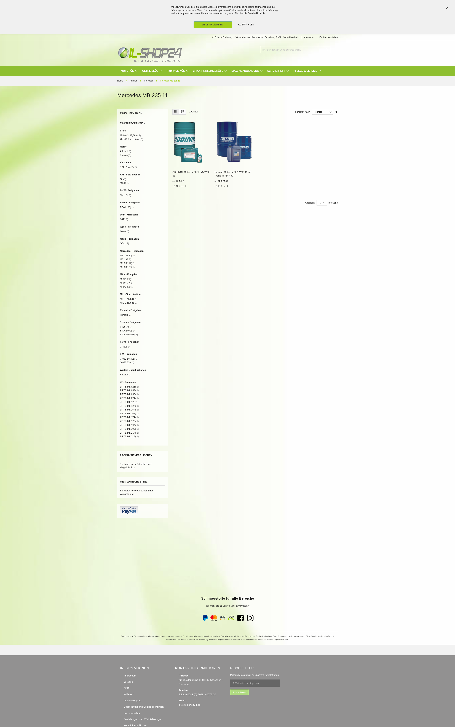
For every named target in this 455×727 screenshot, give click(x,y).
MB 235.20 (127, 255)
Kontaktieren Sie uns (135, 725)
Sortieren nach (302, 111)
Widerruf (128, 694)
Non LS (125, 195)
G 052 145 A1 (128, 358)
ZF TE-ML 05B (129, 394)
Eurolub (125, 155)
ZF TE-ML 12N (129, 406)
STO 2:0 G (127, 330)
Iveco (124, 231)
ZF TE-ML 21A (129, 432)
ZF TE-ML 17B (129, 421)
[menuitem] (127, 71)
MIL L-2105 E (128, 302)
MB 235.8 (126, 259)
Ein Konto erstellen (328, 37)
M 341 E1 (126, 279)
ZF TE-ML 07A (129, 398)
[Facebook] (240, 620)
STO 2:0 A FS (129, 334)
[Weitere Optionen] (129, 513)
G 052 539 (127, 362)
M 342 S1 (126, 287)
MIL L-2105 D (128, 299)
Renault (125, 315)
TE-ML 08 (126, 207)
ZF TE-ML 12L (129, 402)
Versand (128, 681)
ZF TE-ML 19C (129, 429)
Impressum (130, 675)
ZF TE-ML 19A (129, 425)
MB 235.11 (127, 263)
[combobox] (295, 49)
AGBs (127, 688)
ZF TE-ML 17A (129, 417)
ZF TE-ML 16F (129, 413)
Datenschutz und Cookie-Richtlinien (144, 706)
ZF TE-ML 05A (129, 390)
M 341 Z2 (126, 283)
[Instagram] (250, 620)
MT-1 (124, 183)
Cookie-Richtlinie (256, 13)
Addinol (125, 151)
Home (120, 81)
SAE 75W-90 (128, 167)
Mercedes (149, 81)
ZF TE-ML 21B (129, 436)
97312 (125, 346)
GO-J (124, 243)
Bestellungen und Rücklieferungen (143, 719)
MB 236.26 (127, 267)
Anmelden (309, 37)
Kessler (125, 374)
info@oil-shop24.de (189, 704)
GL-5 (124, 179)
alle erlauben (213, 24)
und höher (131, 139)
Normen (134, 81)
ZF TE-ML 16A (129, 409)
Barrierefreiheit (132, 713)
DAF (124, 219)
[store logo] (149, 53)
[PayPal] (204, 620)
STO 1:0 (126, 327)
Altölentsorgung (132, 700)
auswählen (246, 24)
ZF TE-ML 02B (129, 386)
